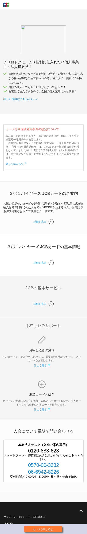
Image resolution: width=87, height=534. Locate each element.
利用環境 (38, 517)
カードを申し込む (43, 529)
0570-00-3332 (43, 465)
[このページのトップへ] (81, 510)
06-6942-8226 (43, 472)
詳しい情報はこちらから (18, 99)
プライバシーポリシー (15, 517)
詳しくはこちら (14, 163)
